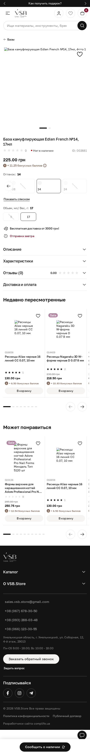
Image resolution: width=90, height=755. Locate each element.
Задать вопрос (14, 668)
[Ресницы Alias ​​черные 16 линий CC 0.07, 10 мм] (24, 330)
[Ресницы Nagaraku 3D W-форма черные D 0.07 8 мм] (66, 330)
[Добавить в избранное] (79, 54)
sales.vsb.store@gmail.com (27, 602)
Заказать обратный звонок (31, 659)
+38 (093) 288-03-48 (21, 620)
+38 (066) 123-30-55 (21, 629)
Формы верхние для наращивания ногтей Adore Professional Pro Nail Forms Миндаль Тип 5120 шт (23, 488)
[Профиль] (58, 13)
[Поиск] (82, 25)
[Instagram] (19, 693)
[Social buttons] (82, 735)
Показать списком (17, 199)
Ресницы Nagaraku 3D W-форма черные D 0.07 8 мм (65, 358)
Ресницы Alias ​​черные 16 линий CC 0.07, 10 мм (23, 358)
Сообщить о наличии (42, 747)
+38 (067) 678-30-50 (21, 611)
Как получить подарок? (45, 3)
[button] (45, 249)
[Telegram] (31, 693)
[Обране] (70, 13)
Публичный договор (67, 716)
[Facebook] (7, 693)
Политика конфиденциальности (26, 716)
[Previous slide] (8, 186)
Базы (10, 39)
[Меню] (7, 13)
